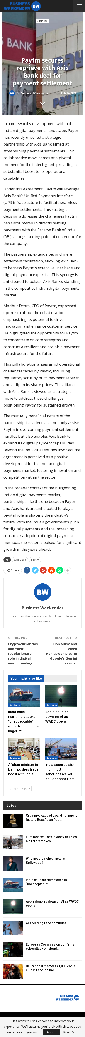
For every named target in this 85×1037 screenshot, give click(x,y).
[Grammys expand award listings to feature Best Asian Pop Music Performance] (13, 821)
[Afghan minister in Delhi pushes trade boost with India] (24, 749)
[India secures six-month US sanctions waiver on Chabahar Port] (61, 749)
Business (42, 21)
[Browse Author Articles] (42, 592)
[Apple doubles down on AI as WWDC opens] (61, 696)
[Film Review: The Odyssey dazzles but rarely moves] (13, 842)
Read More (71, 1032)
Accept (52, 1032)
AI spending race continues (46, 923)
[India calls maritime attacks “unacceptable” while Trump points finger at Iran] (24, 696)
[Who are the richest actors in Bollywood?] (13, 863)
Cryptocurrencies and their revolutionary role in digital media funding (23, 653)
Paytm (35, 559)
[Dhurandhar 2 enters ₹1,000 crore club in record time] (13, 971)
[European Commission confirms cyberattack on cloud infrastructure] (13, 949)
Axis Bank (20, 559)
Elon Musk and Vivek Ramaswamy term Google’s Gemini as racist (61, 653)
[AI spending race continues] (13, 928)
